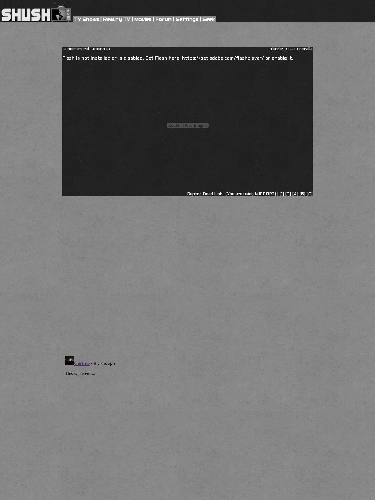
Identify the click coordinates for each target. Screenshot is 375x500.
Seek (208, 19)
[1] (281, 194)
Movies (142, 19)
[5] (302, 194)
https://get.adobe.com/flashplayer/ (223, 58)
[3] (288, 194)
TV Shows (86, 19)
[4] (295, 194)
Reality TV (116, 19)
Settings (187, 19)
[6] (309, 194)
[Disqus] (187, 226)
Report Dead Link (204, 194)
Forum (164, 19)
